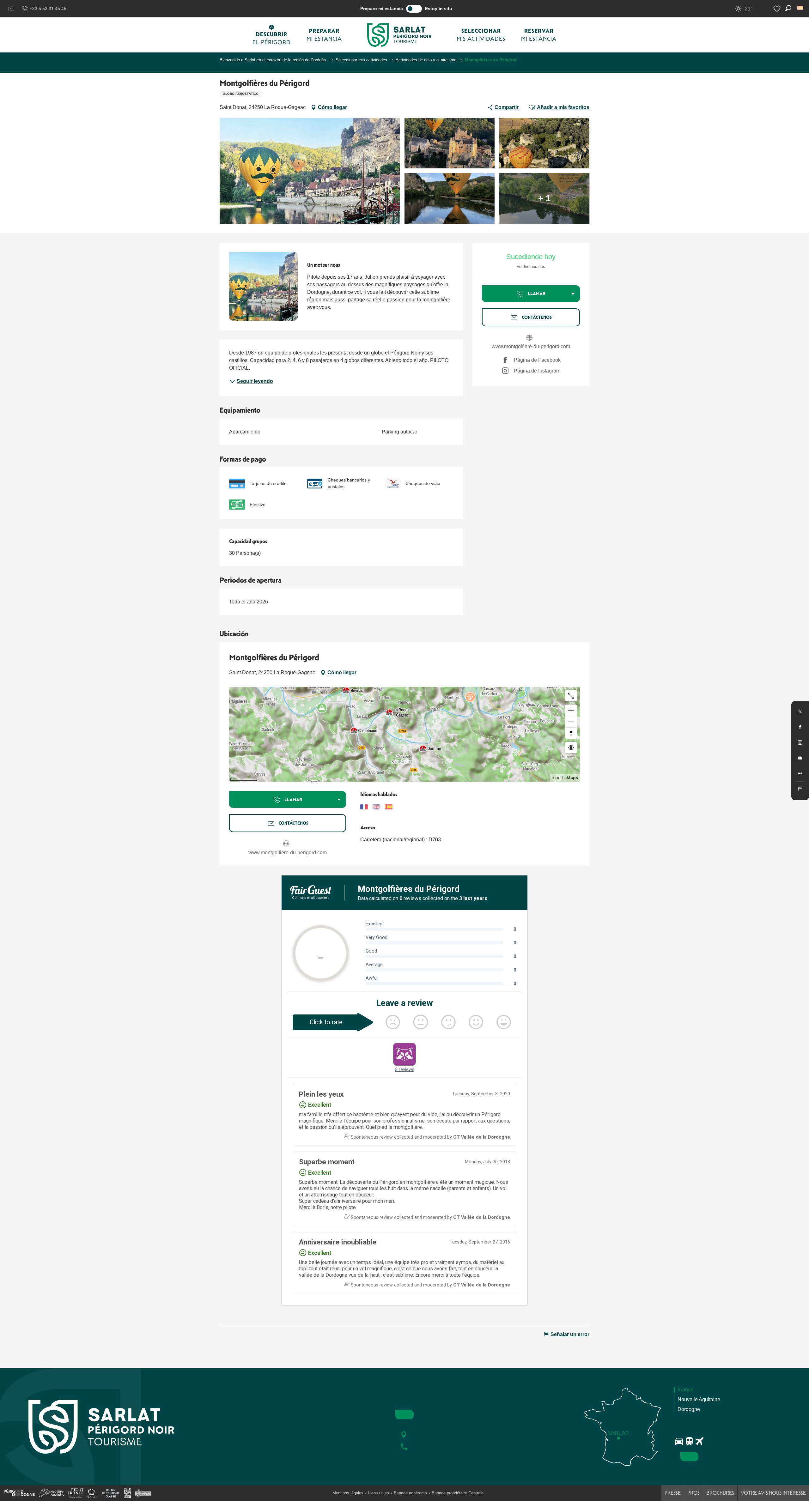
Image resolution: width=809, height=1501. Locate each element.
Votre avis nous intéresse (773, 1493)
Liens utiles (378, 1493)
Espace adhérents (410, 1493)
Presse (673, 1493)
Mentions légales (347, 1493)
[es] (800, 8)
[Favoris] (778, 9)
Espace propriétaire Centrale (458, 1493)
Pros (693, 1493)
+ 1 (544, 198)
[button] (800, 8)
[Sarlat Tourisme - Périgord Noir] (399, 35)
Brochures (720, 1493)
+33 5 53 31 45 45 (48, 8)
